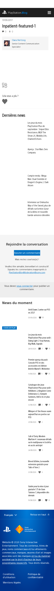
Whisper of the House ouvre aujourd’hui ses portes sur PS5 (39, 414)
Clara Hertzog (18, 40)
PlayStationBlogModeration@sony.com (27, 272)
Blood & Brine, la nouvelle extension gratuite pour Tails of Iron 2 (38, 464)
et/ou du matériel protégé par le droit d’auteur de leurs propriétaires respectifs (26, 559)
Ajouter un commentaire (27, 252)
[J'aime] (40, 317)
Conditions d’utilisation (9, 576)
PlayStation (17, 12)
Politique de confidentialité (35, 576)
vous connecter (25, 285)
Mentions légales (12, 582)
